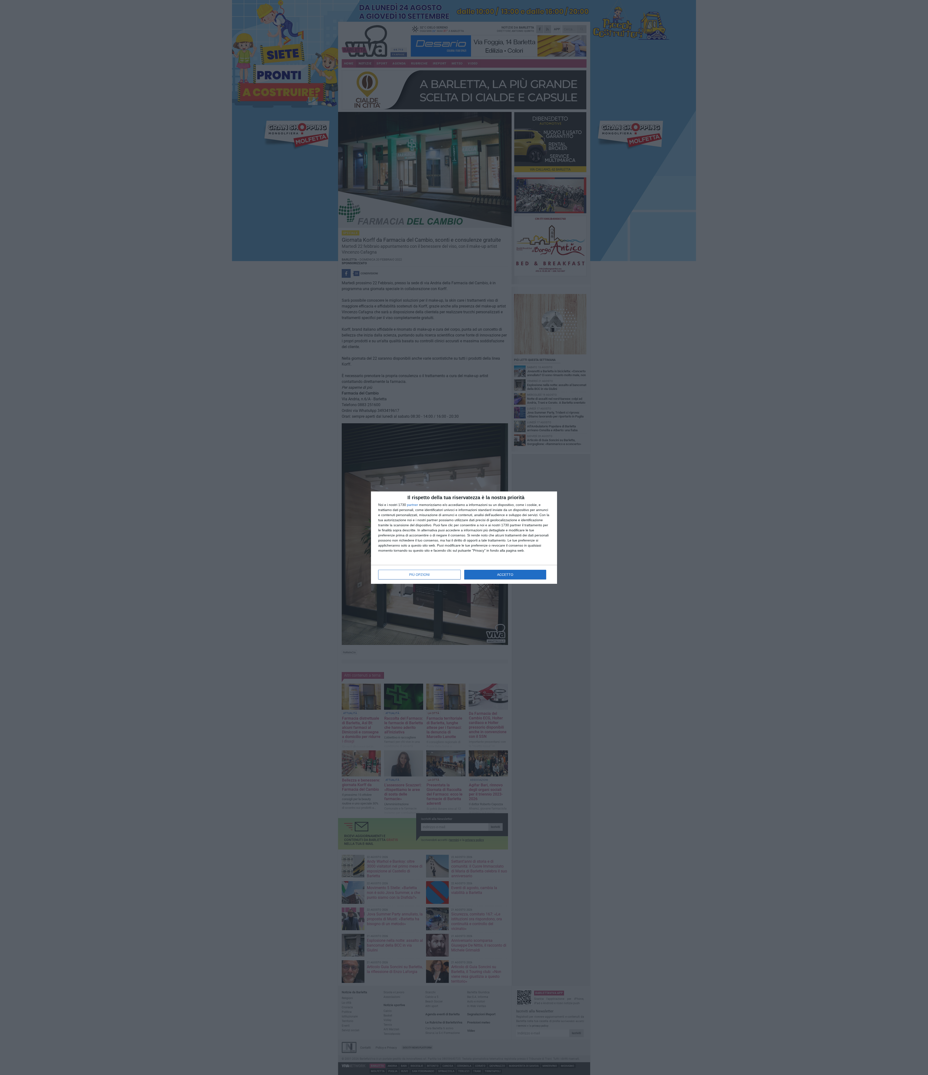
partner (412, 504)
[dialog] (464, 537)
